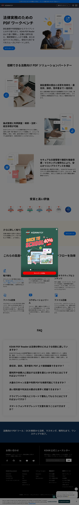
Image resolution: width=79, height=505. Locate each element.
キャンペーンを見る (39, 273)
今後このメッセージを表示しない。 (40, 269)
